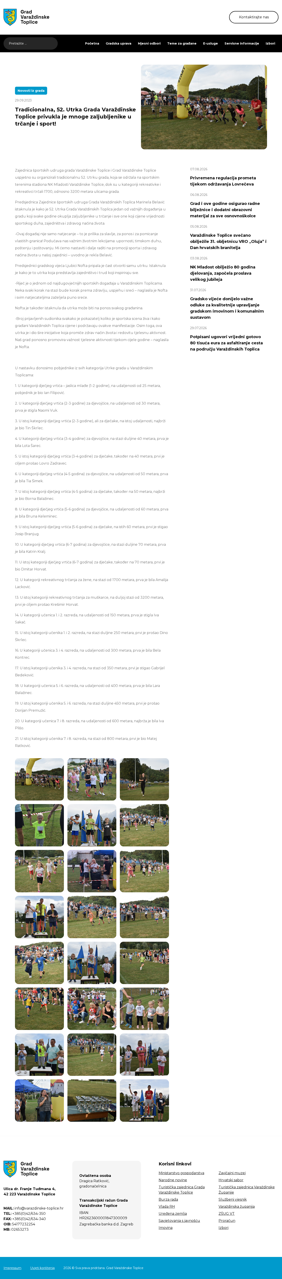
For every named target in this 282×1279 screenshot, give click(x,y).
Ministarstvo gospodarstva (181, 1173)
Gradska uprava (118, 43)
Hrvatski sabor (231, 1180)
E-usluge (210, 43)
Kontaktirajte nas (254, 17)
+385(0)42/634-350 (25, 1213)
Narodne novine (173, 1180)
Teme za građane (182, 43)
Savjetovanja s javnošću (179, 1221)
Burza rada (168, 1199)
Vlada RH (167, 1206)
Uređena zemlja (173, 1213)
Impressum (12, 1268)
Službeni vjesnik (233, 1199)
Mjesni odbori (149, 43)
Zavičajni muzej (232, 1173)
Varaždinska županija (237, 1206)
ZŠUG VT (227, 1213)
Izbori (270, 43)
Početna (92, 43)
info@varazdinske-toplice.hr (34, 1208)
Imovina (166, 1228)
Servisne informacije (241, 43)
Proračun (227, 1221)
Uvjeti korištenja (42, 1268)
